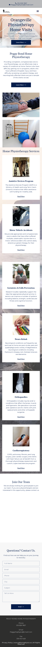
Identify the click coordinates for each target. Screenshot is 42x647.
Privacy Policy (7, 643)
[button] (38, 11)
